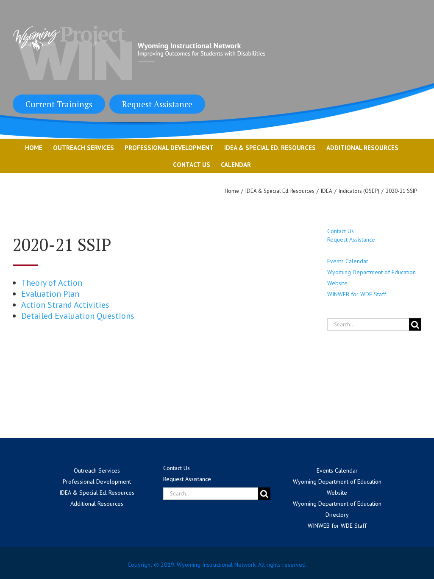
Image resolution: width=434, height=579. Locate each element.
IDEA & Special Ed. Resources (96, 492)
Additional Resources (96, 503)
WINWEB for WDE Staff (356, 294)
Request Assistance (157, 104)
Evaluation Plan (50, 293)
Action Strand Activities (65, 304)
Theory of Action (51, 282)
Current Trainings (58, 104)
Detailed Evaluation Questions (77, 315)
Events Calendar (347, 261)
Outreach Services (97, 470)
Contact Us (340, 231)
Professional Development (97, 481)
